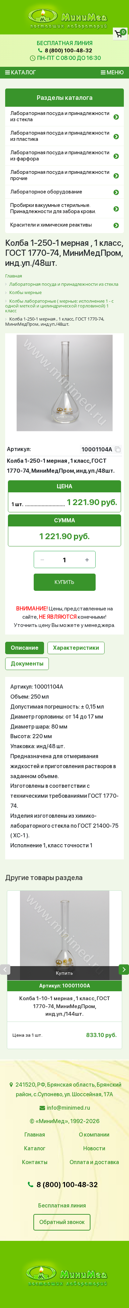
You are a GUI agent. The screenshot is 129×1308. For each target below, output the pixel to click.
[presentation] (5, 969)
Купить (64, 973)
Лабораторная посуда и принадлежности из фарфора (59, 155)
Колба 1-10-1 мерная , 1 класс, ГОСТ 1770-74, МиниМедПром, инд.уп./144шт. (64, 1006)
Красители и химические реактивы (51, 225)
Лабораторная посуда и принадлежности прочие (59, 175)
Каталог (23, 72)
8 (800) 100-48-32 (68, 51)
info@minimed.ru (68, 1108)
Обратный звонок (62, 1222)
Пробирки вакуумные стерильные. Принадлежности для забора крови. (53, 208)
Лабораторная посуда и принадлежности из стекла (59, 116)
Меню (115, 72)
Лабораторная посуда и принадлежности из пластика (59, 136)
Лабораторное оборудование (46, 192)
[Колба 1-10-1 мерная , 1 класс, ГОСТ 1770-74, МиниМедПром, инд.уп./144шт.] (64, 935)
